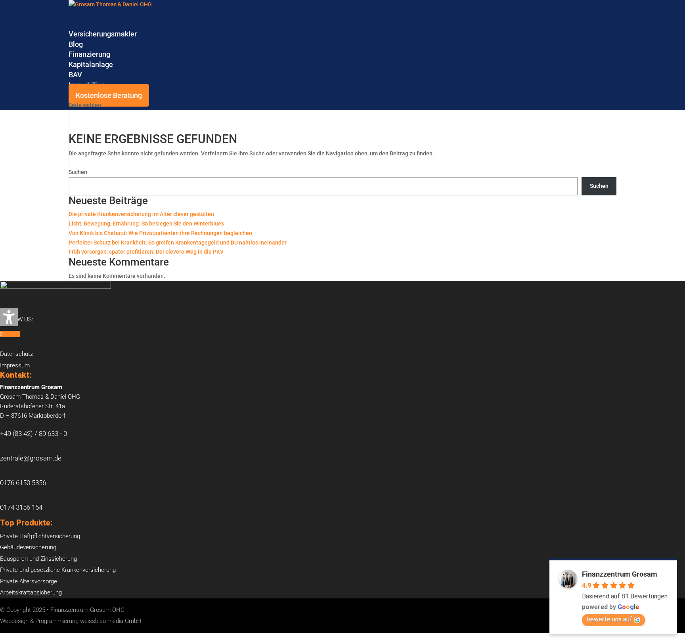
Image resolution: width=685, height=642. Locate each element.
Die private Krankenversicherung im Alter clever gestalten (141, 214)
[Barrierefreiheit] (9, 317)
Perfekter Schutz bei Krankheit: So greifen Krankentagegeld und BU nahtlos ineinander (178, 242)
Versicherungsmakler (103, 34)
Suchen (78, 172)
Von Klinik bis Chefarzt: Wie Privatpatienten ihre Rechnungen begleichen (160, 233)
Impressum (15, 365)
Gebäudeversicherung (28, 547)
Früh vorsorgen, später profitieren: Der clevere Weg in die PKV (146, 251)
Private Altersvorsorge (28, 581)
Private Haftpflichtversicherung (40, 536)
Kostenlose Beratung (109, 95)
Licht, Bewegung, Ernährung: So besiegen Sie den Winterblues (146, 223)
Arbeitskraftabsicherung (31, 592)
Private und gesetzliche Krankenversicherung (58, 569)
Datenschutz (16, 353)
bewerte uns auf (609, 619)
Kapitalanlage (91, 64)
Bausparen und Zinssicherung (38, 558)
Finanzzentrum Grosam (619, 574)
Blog (76, 44)
